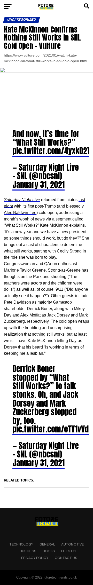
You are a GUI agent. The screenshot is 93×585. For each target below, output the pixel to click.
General (47, 544)
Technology (21, 544)
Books (49, 551)
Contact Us (66, 558)
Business (28, 551)
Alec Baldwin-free (20, 212)
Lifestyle (70, 551)
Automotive (72, 544)
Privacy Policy (35, 558)
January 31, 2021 (38, 185)
